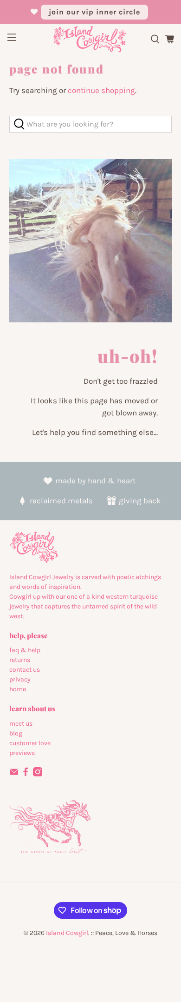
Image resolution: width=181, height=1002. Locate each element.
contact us (24, 670)
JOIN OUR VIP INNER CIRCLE (94, 11)
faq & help (24, 650)
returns (19, 660)
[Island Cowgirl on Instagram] (37, 774)
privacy (20, 679)
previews (22, 753)
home (17, 689)
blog (15, 733)
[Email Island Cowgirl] (14, 774)
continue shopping (101, 90)
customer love (30, 743)
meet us (20, 724)
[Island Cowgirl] (90, 39)
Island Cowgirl (67, 933)
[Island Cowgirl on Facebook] (25, 774)
